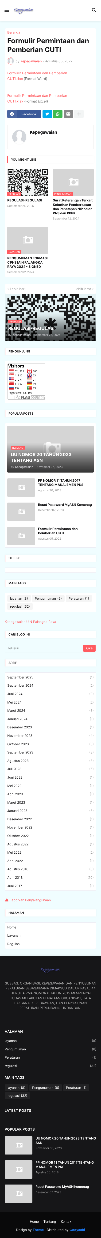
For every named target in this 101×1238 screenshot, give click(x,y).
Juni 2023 (50, 777)
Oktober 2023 (50, 744)
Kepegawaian (43, 132)
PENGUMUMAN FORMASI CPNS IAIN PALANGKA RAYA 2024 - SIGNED (27, 262)
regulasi (20, 606)
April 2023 (50, 794)
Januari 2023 (50, 811)
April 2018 (50, 877)
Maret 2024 (50, 710)
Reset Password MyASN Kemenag (65, 505)
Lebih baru (18, 289)
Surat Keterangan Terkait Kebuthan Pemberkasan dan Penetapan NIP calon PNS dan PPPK (73, 206)
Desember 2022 (50, 819)
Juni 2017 (50, 886)
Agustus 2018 (50, 869)
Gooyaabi (77, 1230)
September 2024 (50, 685)
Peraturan (79, 598)
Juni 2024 (50, 694)
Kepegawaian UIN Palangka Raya (30, 622)
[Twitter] (47, 114)
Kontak (66, 1221)
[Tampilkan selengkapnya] (79, 114)
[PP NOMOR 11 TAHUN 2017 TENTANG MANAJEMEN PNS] (21, 487)
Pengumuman (48, 598)
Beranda (13, 32)
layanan (19, 598)
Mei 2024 (50, 702)
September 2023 (50, 752)
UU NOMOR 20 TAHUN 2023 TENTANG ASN (65, 1140)
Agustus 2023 (50, 761)
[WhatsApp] (57, 114)
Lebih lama (82, 289)
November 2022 (50, 827)
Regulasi (13, 944)
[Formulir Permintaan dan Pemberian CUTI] (21, 536)
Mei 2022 (50, 852)
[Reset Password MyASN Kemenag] (21, 512)
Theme (38, 1230)
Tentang (49, 1221)
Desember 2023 (50, 727)
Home (11, 927)
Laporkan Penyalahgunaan (30, 900)
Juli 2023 (50, 769)
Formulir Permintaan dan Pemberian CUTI (58, 531)
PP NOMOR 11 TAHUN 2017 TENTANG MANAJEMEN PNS (60, 482)
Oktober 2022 (50, 836)
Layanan (13, 935)
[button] (6, 11)
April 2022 (50, 861)
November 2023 (50, 736)
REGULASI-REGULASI (24, 200)
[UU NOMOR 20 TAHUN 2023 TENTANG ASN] (18, 1145)
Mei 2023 (50, 786)
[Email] (68, 114)
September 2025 (50, 677)
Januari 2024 (50, 719)
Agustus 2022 (50, 844)
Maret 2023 (50, 802)
